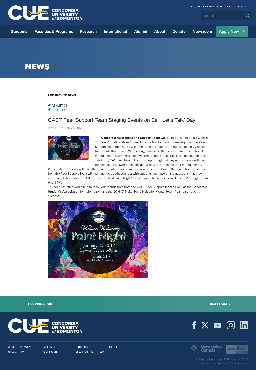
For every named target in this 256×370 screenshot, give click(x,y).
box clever (223, 363)
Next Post (219, 304)
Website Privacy (19, 347)
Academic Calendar (90, 352)
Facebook (194, 325)
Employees (49, 347)
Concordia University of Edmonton (45, 12)
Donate (179, 31)
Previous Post (41, 304)
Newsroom (202, 31)
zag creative (240, 363)
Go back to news (63, 95)
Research (88, 31)
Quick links (235, 6)
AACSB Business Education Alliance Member (237, 349)
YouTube (218, 325)
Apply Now (229, 31)
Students (19, 31)
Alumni (140, 31)
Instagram (231, 325)
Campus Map (50, 352)
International (115, 31)
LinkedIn (244, 325)
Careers (82, 347)
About (159, 31)
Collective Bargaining (206, 6)
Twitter (205, 325)
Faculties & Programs (54, 31)
